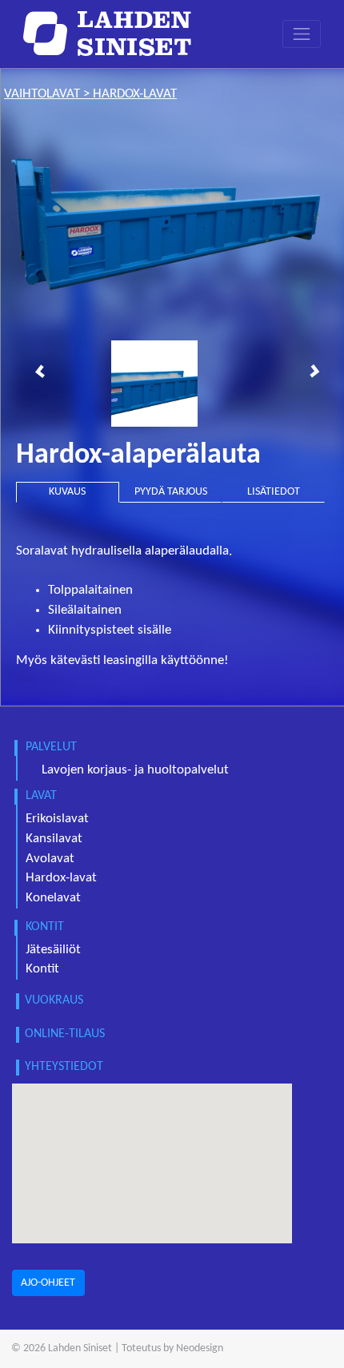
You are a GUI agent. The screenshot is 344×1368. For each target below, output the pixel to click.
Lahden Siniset (80, 1348)
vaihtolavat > (48, 94)
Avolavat (50, 859)
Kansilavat (54, 839)
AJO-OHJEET (48, 1283)
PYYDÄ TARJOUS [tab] (170, 492)
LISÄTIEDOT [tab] (273, 492)
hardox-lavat (135, 94)
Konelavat (53, 898)
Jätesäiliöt (53, 950)
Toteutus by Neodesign (172, 1348)
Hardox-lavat (61, 878)
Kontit (42, 969)
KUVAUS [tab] (67, 492)
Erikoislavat (57, 819)
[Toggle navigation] (301, 34)
